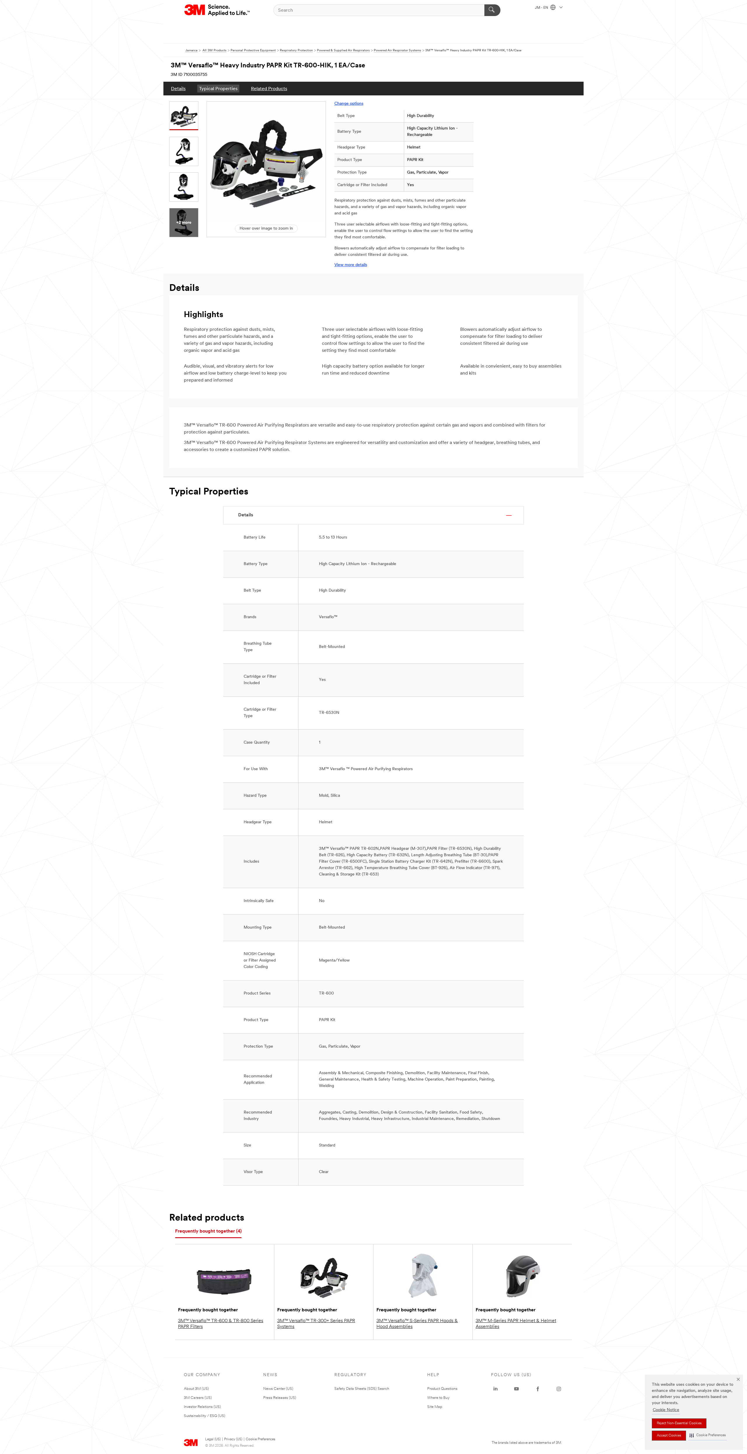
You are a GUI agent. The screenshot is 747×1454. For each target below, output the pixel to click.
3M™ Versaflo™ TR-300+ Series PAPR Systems (316, 1324)
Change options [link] (348, 104)
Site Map (434, 1407)
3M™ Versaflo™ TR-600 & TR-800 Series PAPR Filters (220, 1324)
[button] (707, 1435)
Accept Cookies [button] (669, 1435)
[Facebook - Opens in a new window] (537, 1389)
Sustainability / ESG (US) (204, 1416)
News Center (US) (278, 1389)
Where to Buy (438, 1398)
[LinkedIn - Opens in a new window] (495, 1389)
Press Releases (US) (279, 1398)
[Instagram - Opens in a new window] (558, 1389)
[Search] (492, 10)
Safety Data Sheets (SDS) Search (361, 1389)
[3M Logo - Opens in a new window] (217, 10)
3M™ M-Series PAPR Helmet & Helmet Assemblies (516, 1324)
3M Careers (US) (198, 1398)
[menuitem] (178, 88)
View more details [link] (350, 265)
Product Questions (442, 1389)
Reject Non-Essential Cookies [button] (679, 1423)
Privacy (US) (233, 1439)
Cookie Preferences (260, 1439)
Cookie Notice (666, 1410)
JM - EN (542, 8)
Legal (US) (213, 1439)
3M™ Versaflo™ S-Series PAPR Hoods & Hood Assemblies (417, 1324)
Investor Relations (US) (202, 1407)
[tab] (208, 1231)
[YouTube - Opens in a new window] (516, 1389)
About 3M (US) (196, 1389)
